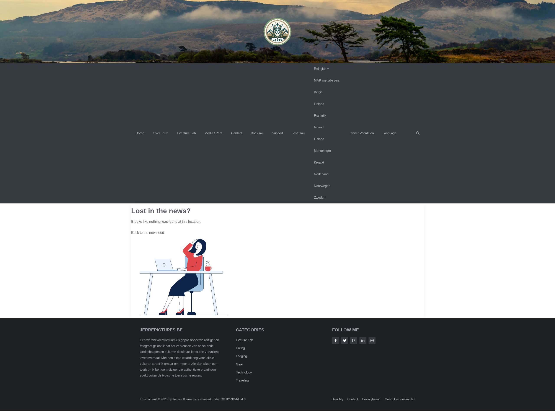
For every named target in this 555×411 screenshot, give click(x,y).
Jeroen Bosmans (184, 399)
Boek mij (257, 133)
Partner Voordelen (361, 133)
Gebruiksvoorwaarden (400, 399)
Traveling (242, 380)
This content (149, 399)
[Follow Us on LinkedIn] (362, 340)
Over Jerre (160, 133)
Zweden (319, 197)
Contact (236, 133)
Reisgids (320, 68)
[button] (418, 133)
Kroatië (319, 162)
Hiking (240, 348)
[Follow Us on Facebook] (335, 340)
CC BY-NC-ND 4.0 (233, 399)
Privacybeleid (371, 399)
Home (139, 133)
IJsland (319, 139)
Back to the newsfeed (147, 232)
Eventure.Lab (186, 133)
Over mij (337, 399)
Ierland (318, 127)
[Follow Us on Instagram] (353, 340)
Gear (239, 364)
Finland (319, 104)
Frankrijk (320, 115)
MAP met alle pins (327, 80)
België (318, 92)
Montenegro (322, 150)
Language (389, 133)
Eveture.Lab (244, 340)
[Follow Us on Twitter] (344, 340)
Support (277, 133)
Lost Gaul (298, 133)
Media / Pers (213, 133)
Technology (244, 372)
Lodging (241, 356)
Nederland (321, 174)
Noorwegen (322, 186)
